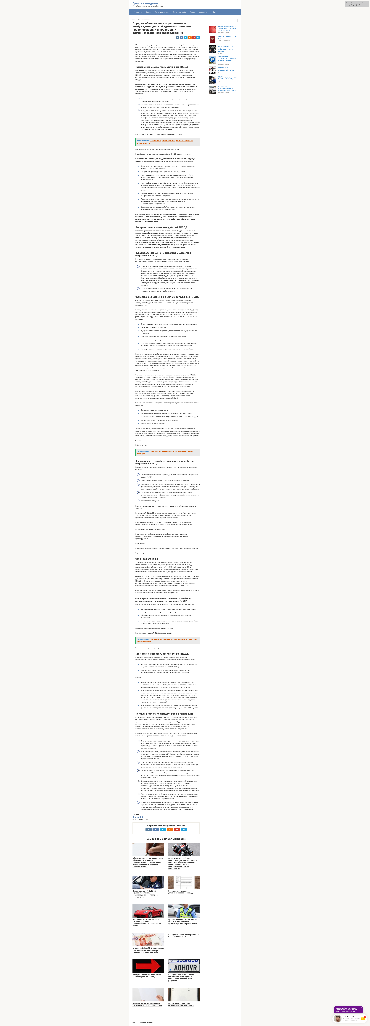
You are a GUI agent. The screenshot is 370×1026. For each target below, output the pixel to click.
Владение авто (203, 12)
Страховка (138, 12)
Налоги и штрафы (179, 12)
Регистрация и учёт (162, 12)
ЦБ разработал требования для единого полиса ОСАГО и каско (227, 69)
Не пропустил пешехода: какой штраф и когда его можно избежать (227, 28)
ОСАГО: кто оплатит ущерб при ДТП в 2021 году (228, 78)
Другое (215, 12)
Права (192, 12)
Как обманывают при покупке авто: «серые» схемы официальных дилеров (226, 48)
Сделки (148, 12)
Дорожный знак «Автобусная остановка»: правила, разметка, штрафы (227, 59)
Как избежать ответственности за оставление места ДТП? (227, 88)
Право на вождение (145, 3)
